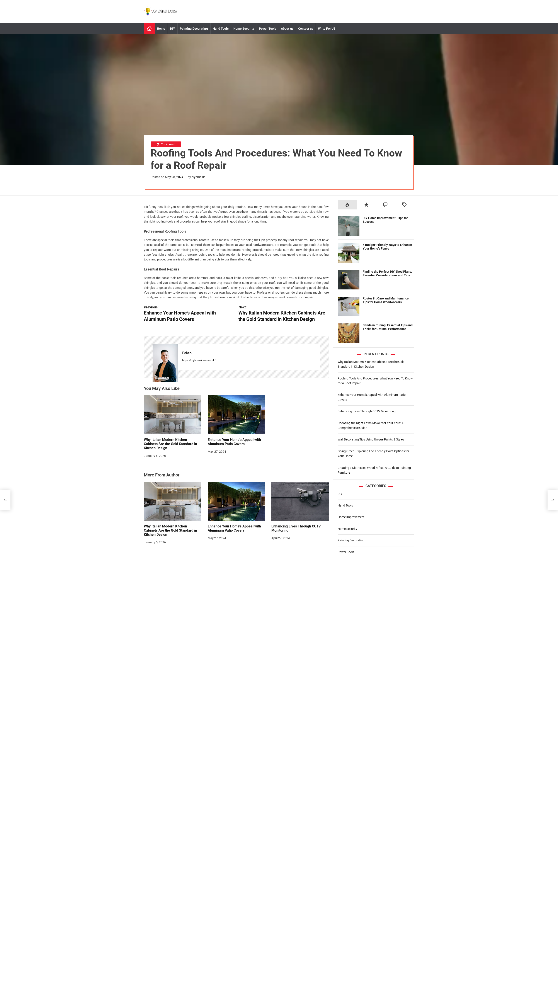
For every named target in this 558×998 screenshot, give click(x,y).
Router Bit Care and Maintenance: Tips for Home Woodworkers (386, 300)
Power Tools (267, 28)
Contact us (305, 28)
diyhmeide (198, 177)
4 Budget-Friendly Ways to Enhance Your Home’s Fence (387, 246)
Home (161, 28)
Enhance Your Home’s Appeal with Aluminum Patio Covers (234, 442)
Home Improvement (351, 517)
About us (287, 28)
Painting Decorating (194, 28)
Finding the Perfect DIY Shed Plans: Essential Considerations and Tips (387, 273)
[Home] (149, 28)
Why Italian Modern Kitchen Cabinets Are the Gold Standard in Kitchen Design (170, 444)
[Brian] (165, 363)
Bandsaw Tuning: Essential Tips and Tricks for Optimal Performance (388, 327)
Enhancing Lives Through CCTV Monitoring (367, 411)
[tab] (347, 204)
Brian (187, 353)
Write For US (326, 28)
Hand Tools (221, 28)
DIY (172, 28)
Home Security (243, 28)
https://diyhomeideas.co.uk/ (199, 360)
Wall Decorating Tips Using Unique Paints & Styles (371, 439)
